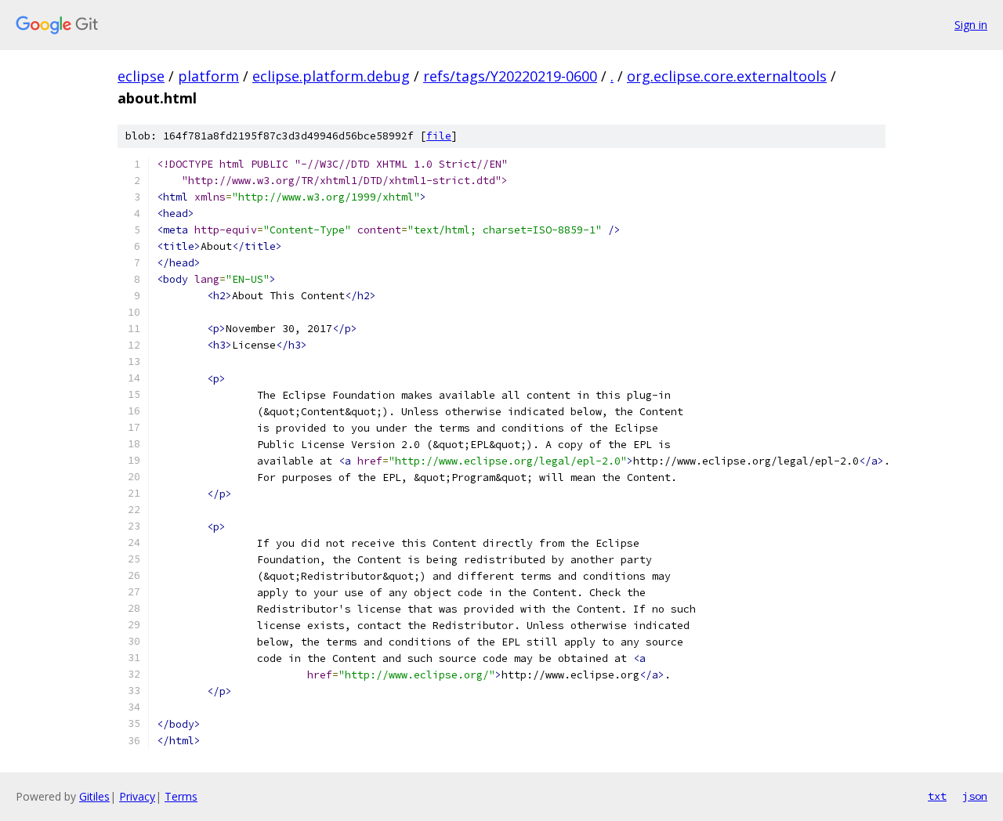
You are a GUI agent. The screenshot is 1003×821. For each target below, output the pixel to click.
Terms (181, 796)
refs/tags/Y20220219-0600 (510, 76)
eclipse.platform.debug (331, 76)
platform (208, 76)
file (438, 136)
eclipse (141, 76)
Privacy (137, 796)
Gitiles (94, 796)
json (974, 796)
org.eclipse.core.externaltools (727, 76)
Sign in (970, 24)
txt (937, 796)
